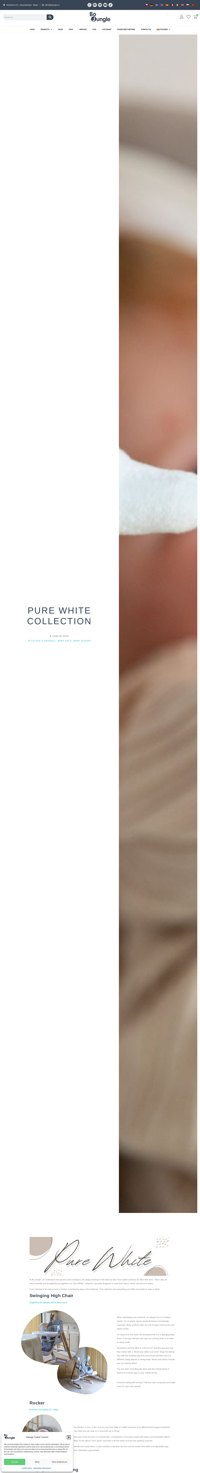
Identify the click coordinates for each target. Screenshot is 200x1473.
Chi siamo (106, 29)
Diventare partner (126, 29)
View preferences (59, 1462)
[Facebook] (95, 5)
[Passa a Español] (167, 5)
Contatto (146, 29)
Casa (32, 29)
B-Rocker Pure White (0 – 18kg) (44, 1409)
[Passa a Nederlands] (182, 5)
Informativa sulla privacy (42, 1468)
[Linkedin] (100, 5)
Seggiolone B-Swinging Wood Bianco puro (48, 1302)
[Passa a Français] (172, 5)
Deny (37, 1462)
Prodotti (45, 29)
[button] (68, 1437)
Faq (94, 29)
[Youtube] (105, 5)
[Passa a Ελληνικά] (156, 5)
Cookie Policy (27, 1468)
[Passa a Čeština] (146, 5)
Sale (71, 29)
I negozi (83, 29)
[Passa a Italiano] (177, 5)
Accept (15, 1462)
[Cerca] (50, 17)
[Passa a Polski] (187, 5)
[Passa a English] (161, 5)
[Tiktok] (111, 5)
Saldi (60, 29)
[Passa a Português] (193, 5)
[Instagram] (89, 5)
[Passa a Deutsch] (151, 5)
